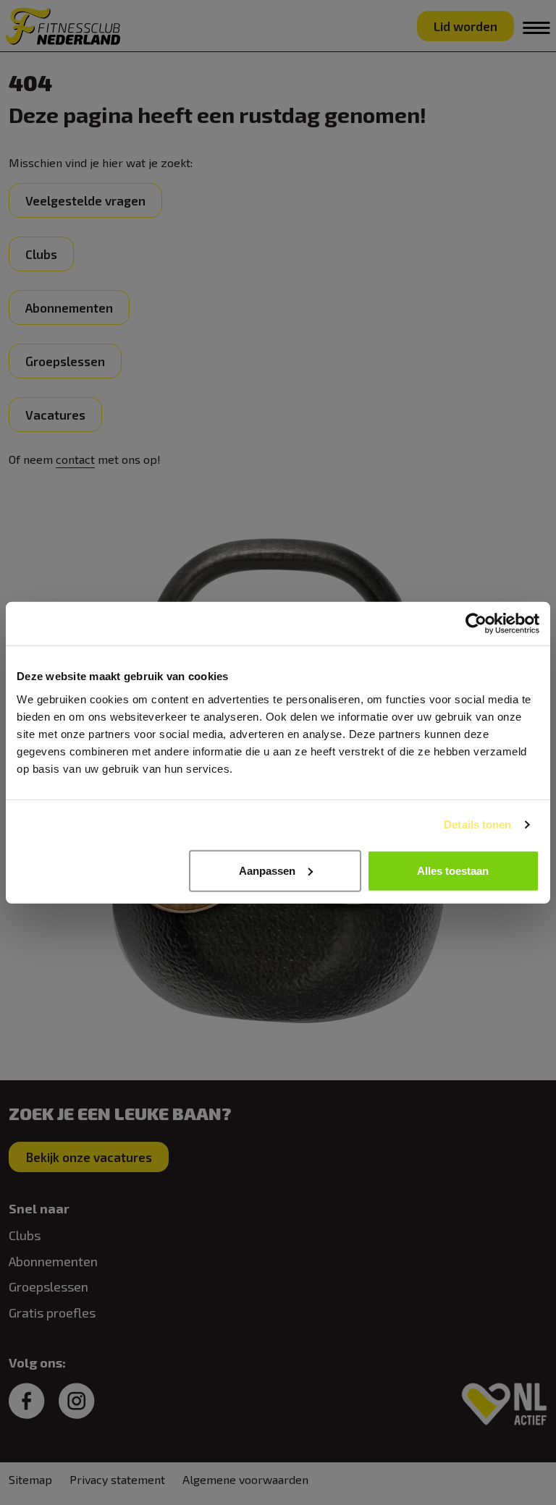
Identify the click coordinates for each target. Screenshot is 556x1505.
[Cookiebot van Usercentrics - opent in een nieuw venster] (476, 624)
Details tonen (477, 824)
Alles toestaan (453, 870)
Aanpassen (267, 870)
